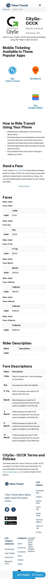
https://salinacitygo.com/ (12, 472)
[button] (39, 5)
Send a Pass (18, 170)
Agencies (6, 9)
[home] (17, 5)
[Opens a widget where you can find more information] (38, 575)
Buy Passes (24, 575)
